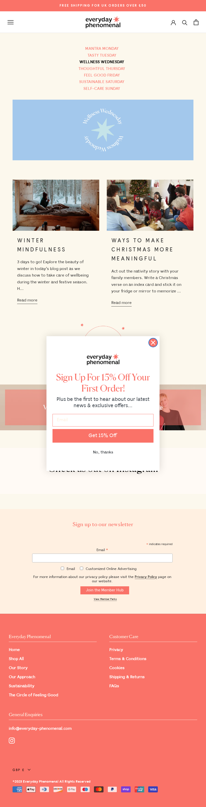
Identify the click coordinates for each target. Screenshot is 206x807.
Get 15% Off (103, 435)
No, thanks (103, 452)
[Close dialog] (153, 342)
